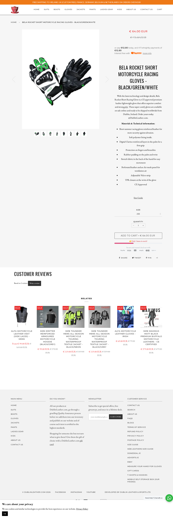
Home (36, 9)
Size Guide (138, 197)
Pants (92, 9)
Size (138, 210)
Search (131, 410)
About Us (131, 9)
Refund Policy (135, 431)
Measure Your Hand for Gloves (144, 466)
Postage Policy (135, 440)
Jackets (81, 9)
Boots (57, 9)
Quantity (138, 222)
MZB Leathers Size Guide (140, 449)
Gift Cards (133, 471)
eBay (129, 462)
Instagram (76, 492)
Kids (119, 9)
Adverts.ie (133, 458)
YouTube (91, 492)
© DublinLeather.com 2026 (36, 492)
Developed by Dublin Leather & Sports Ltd (128, 492)
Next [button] (105, 79)
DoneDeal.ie (134, 453)
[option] (60, 79)
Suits (46, 9)
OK (5, 513)
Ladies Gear (106, 9)
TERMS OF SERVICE (136, 427)
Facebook (60, 492)
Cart (159, 9)
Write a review (34, 283)
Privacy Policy (82, 508)
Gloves (68, 9)
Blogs (130, 423)
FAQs (130, 418)
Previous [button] (15, 79)
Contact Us (146, 9)
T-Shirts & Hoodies (137, 475)
